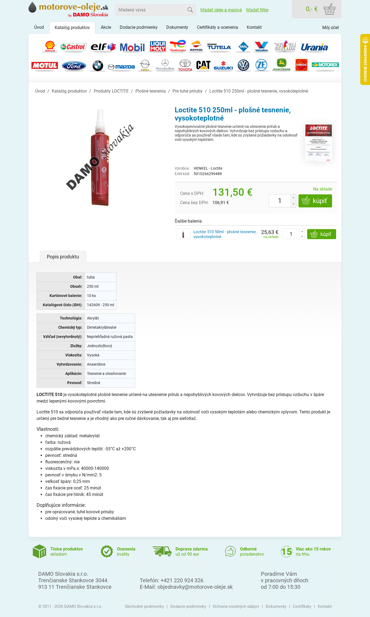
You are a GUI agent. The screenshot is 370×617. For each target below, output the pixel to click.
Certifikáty (302, 606)
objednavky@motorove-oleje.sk (195, 587)
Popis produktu (63, 257)
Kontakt (325, 606)
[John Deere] (281, 64)
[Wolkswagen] (243, 64)
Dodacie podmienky (188, 606)
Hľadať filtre (257, 9)
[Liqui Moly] (158, 45)
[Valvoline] (262, 45)
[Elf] (102, 45)
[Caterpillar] (203, 64)
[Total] (178, 45)
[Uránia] (314, 45)
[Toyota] (185, 64)
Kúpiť (320, 201)
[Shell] (50, 45)
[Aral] (243, 45)
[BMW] (98, 64)
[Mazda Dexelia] (121, 64)
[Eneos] (302, 64)
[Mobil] (132, 45)
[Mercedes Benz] (165, 64)
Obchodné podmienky (144, 606)
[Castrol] (73, 45)
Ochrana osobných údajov (236, 606)
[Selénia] (285, 45)
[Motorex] (325, 64)
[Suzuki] (223, 64)
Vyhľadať (190, 9)
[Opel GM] (145, 64)
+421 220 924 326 (182, 580)
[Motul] (44, 64)
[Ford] (73, 64)
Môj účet (330, 27)
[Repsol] (196, 45)
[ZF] (262, 64)
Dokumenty (276, 606)
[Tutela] (219, 45)
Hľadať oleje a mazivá (221, 9)
